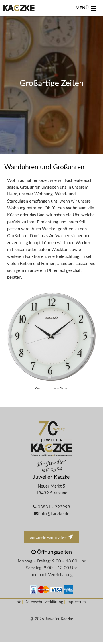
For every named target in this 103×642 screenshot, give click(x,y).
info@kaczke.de (54, 514)
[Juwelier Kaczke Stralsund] (51, 447)
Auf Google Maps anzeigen (49, 537)
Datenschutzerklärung (43, 602)
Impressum (76, 602)
